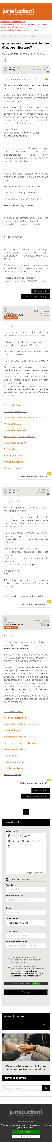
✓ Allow (36, 983)
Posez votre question (34, 296)
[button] (26, 835)
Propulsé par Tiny (35, 873)
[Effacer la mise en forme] (27, 841)
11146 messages (42, 311)
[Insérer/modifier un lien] (9, 835)
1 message (44, 489)
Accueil (5, 37)
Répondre (39, 291)
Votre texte (11, 831)
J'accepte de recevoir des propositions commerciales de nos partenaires (26, 959)
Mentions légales (26, 1121)
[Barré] (23, 841)
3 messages (44, 67)
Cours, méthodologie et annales (24, 37)
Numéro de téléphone (16, 941)
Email (8, 908)
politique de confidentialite (28, 976)
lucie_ (42, 54)
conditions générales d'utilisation (24, 972)
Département (12, 918)
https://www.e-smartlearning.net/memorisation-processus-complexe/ (22, 132)
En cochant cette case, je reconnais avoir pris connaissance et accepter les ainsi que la (27, 971)
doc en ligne (33, 30)
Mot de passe (12, 931)
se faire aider (36, 596)
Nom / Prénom (13, 895)
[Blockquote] (19, 835)
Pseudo (9, 885)
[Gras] (9, 841)
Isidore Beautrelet (13, 315)
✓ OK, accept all (26, 1132)
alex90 (12, 492)
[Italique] (13, 841)
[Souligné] (18, 841)
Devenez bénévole (15, 1078)
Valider (25, 992)
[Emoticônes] (9, 846)
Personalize (26, 1136)
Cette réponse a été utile (35, 476)
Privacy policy (26, 1139)
